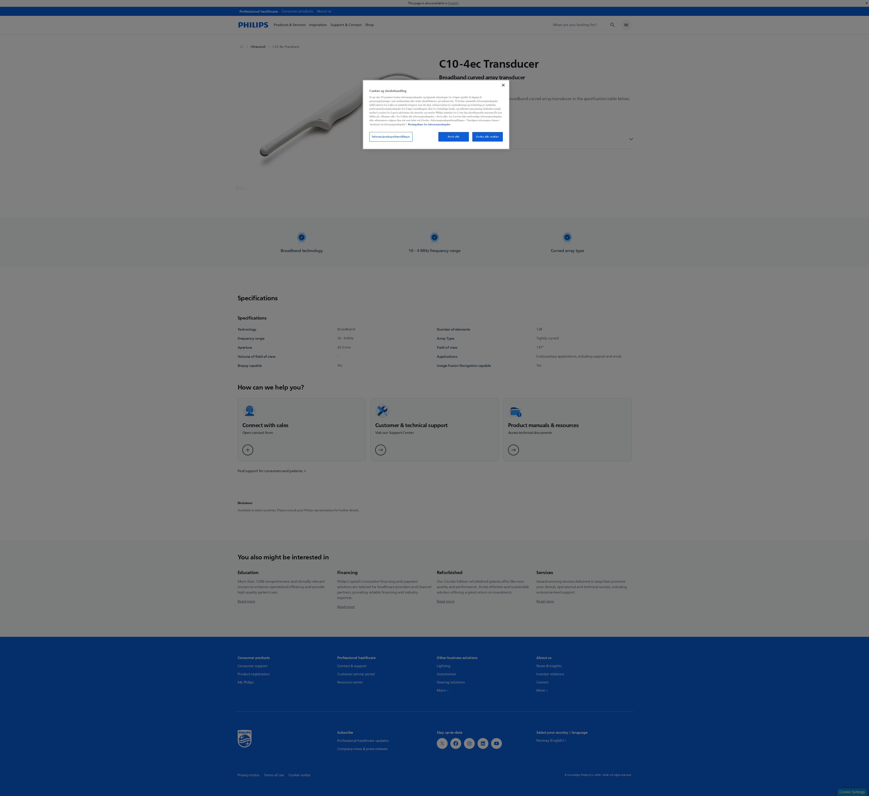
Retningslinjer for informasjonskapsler (429, 124)
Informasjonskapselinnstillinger (391, 136)
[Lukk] (503, 85)
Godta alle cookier (487, 136)
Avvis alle (453, 136)
